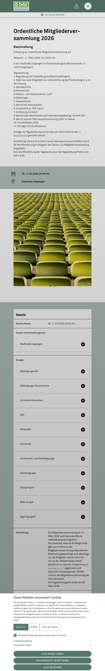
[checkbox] (52, 635)
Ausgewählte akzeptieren (52, 660)
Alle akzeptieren (52, 654)
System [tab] (33, 627)
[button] (52, 640)
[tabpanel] (52, 640)
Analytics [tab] (20, 627)
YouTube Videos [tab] (50, 627)
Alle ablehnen (52, 667)
